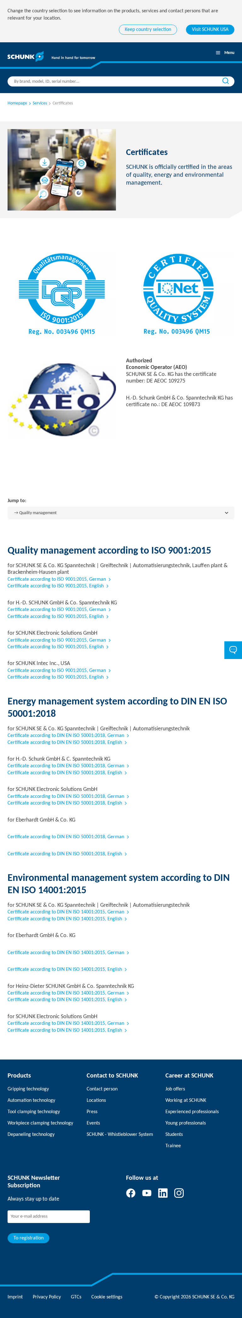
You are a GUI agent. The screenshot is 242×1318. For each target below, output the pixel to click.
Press (92, 1111)
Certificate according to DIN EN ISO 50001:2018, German (66, 735)
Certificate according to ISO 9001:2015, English (56, 586)
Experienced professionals (192, 1111)
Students (174, 1134)
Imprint (15, 1297)
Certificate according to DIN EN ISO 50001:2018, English (65, 742)
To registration (28, 1238)
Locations (96, 1100)
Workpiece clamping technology (40, 1123)
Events (93, 1123)
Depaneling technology (31, 1134)
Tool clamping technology (34, 1111)
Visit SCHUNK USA (210, 29)
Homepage (17, 103)
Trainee (173, 1146)
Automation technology (31, 1100)
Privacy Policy (47, 1297)
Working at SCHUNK (185, 1100)
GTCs (76, 1297)
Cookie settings (106, 1297)
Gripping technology (28, 1089)
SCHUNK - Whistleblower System (120, 1134)
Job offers (175, 1089)
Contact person (102, 1089)
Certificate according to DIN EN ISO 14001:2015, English (65, 919)
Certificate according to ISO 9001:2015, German (57, 579)
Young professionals (185, 1123)
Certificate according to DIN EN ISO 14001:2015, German (66, 912)
